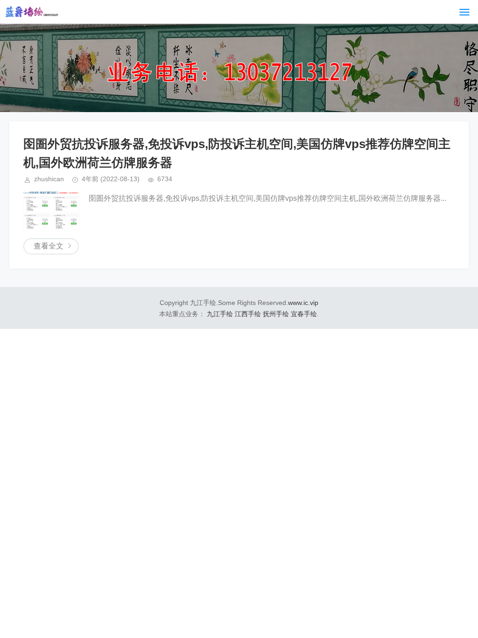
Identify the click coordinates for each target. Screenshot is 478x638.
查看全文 (48, 246)
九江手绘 (220, 314)
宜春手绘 (304, 314)
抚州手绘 (276, 314)
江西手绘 (248, 314)
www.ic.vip (303, 302)
